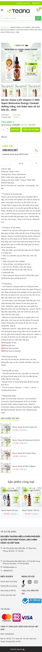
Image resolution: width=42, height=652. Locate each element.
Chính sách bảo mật (8, 595)
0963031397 (36, 3)
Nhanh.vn (28, 649)
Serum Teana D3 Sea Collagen (24, 466)
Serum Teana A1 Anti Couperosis (24, 427)
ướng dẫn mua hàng (9, 586)
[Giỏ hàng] (38, 10)
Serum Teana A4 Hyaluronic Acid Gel (26, 440)
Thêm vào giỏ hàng (31, 130)
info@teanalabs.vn (10, 567)
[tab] (21, 163)
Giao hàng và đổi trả (8, 590)
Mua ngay (15, 130)
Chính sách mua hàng (9, 581)
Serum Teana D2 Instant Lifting (24, 453)
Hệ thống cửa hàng (23, 3)
